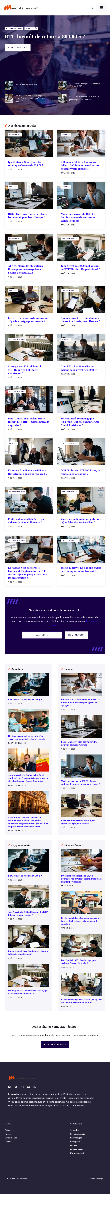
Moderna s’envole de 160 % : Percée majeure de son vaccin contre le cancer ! (78, 217)
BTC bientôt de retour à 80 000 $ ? (45, 36)
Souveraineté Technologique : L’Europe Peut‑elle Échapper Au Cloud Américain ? (80, 422)
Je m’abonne (76, 635)
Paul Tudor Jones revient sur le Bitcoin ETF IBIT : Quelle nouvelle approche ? (28, 422)
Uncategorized (77, 1153)
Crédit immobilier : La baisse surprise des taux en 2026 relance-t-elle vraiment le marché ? (81, 921)
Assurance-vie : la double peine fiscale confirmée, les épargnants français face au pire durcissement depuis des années (28, 778)
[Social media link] (9, 1087)
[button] (91, 7)
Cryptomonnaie (14, 28)
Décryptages (76, 1138)
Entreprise (15, 135)
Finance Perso (76, 1149)
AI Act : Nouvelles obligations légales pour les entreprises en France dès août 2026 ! (25, 269)
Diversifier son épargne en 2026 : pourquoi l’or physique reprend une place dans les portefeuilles (81, 879)
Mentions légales (97, 1179)
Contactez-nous (55, 1044)
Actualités (31, 28)
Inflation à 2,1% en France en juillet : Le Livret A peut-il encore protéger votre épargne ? (32, 98)
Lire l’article (17, 47)
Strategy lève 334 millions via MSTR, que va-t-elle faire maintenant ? (25, 370)
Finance (66, 135)
